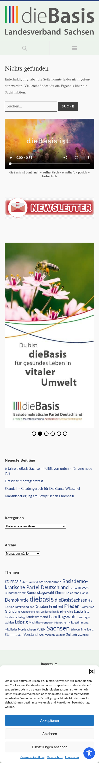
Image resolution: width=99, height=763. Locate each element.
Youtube (60, 635)
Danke (84, 593)
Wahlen (50, 634)
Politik (41, 629)
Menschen (61, 622)
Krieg (70, 611)
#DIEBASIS (13, 582)
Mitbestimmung (78, 622)
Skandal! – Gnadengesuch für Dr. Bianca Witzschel (42, 489)
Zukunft (71, 634)
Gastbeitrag (87, 607)
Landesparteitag (15, 617)
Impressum (72, 757)
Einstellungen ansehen (49, 747)
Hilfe (63, 611)
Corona (74, 592)
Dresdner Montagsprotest (24, 481)
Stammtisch (14, 635)
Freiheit (56, 606)
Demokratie (17, 600)
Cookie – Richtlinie (32, 757)
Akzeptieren (49, 720)
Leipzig (21, 622)
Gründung (12, 611)
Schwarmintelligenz (82, 629)
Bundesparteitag (15, 593)
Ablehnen (49, 734)
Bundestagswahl (40, 593)
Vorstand (30, 635)
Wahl (41, 635)
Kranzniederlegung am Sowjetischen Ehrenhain (39, 496)
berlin (73, 588)
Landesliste (81, 611)
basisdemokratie (50, 582)
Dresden (41, 607)
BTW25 (83, 588)
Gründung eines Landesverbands (40, 611)
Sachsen (58, 628)
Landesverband (37, 617)
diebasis (42, 599)
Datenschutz (55, 757)
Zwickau (83, 635)
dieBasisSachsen (71, 600)
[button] (91, 671)
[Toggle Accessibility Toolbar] (89, 753)
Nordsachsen (27, 629)
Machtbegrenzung (41, 622)
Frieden (72, 606)
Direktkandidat (24, 606)
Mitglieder (11, 629)
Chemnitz (62, 593)
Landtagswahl (62, 616)
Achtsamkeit (30, 582)
